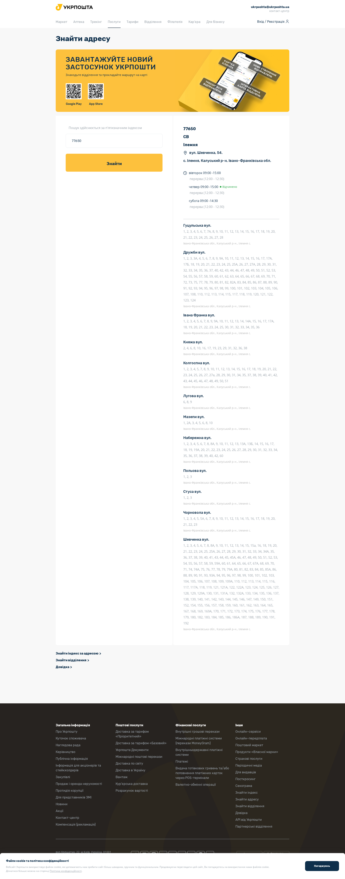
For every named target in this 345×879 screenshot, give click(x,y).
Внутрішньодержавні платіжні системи (199, 752)
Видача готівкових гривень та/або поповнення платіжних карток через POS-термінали (202, 773)
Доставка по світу (129, 763)
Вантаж (122, 777)
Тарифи (132, 22)
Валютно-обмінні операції (195, 784)
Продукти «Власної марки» (256, 752)
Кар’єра (194, 22)
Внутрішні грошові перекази (197, 731)
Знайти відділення (71, 660)
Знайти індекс (246, 792)
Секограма (243, 786)
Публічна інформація (72, 759)
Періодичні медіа (248, 765)
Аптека (78, 22)
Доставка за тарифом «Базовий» (141, 743)
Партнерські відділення (253, 826)
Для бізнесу (215, 22)
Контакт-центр (67, 818)
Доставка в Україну (130, 770)
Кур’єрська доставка (132, 784)
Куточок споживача (71, 738)
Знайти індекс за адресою (77, 653)
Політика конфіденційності (66, 871)
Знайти (114, 163)
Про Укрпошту (66, 731)
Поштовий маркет (249, 745)
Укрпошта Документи (132, 750)
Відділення (153, 22)
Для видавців (245, 772)
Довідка (62, 667)
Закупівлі (63, 777)
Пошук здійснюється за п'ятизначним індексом (105, 128)
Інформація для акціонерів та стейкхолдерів (78, 768)
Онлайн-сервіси (248, 731)
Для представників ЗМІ (73, 797)
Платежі (181, 761)
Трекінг (96, 22)
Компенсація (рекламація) (76, 824)
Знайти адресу (247, 799)
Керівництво (65, 752)
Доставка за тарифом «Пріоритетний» (132, 734)
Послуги (114, 22)
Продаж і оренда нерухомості (79, 784)
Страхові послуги (248, 759)
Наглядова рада (68, 745)
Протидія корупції (69, 790)
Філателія (175, 22)
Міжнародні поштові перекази (139, 757)
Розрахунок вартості (132, 790)
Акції (59, 811)
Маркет (61, 22)
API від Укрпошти (248, 820)
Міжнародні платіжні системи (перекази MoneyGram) (198, 740)
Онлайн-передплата (251, 738)
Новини (61, 804)
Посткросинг (245, 779)
